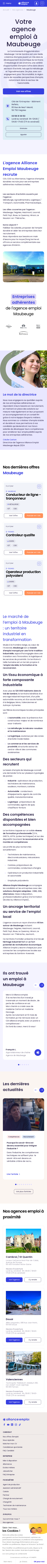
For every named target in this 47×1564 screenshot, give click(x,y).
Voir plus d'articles (23, 1191)
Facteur (6, 1495)
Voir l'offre (13, 515)
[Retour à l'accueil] (23, 3)
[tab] (18, 1064)
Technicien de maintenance (14, 1505)
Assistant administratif (12, 1488)
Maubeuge (31, 10)
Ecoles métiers (9, 1467)
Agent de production (11, 1484)
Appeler (23, 134)
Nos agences (17, 10)
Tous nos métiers (10, 1509)
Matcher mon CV (10, 1443)
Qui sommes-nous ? (11, 1519)
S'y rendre (33, 1279)
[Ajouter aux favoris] (39, 486)
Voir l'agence (14, 1279)
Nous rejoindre (8, 1440)
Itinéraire (23, 128)
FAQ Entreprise (9, 1474)
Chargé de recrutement (13, 1498)
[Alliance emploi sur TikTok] (19, 1424)
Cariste (6, 1491)
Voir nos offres (23, 91)
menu (8, 3)
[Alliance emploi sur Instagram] (15, 1424)
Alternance (7, 1464)
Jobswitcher (8, 1471)
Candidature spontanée (12, 1447)
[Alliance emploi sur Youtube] (8, 1424)
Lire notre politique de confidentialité (14, 1554)
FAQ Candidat (8, 1450)
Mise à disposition (10, 1460)
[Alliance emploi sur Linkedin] (12, 1424)
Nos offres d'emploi (11, 1436)
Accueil (6, 10)
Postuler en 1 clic (34, 515)
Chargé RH (7, 1502)
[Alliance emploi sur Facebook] (4, 1424)
